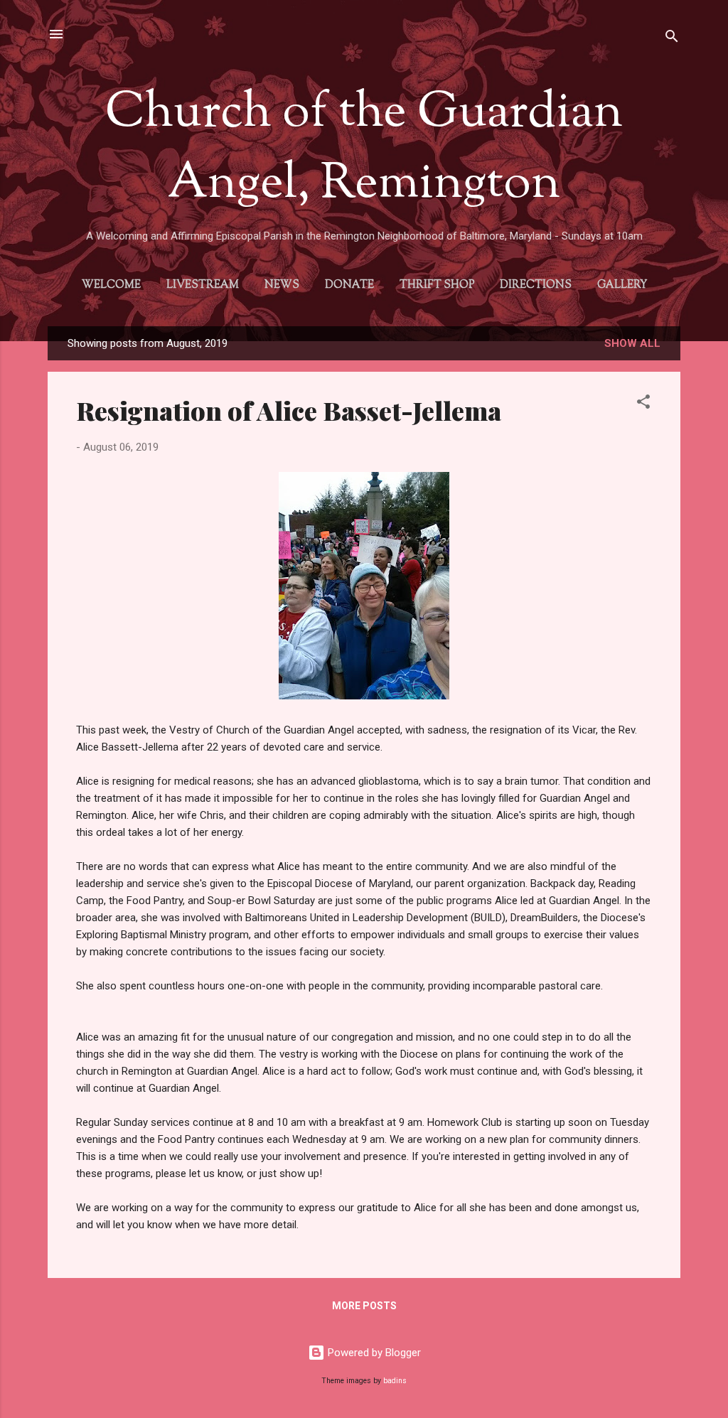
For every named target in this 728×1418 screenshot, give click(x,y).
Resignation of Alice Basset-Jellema (288, 410)
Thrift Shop (437, 285)
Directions (536, 285)
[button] (643, 404)
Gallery (622, 285)
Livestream (202, 285)
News (281, 285)
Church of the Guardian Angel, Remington (364, 149)
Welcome (111, 285)
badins (395, 1380)
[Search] (671, 38)
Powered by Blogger (373, 1352)
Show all (632, 343)
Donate (349, 285)
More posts (364, 1305)
